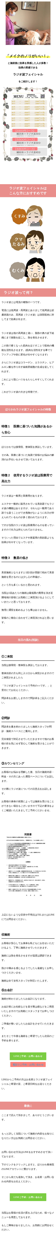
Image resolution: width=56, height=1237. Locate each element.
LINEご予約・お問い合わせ (28, 1056)
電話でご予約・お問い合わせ (28, 1064)
